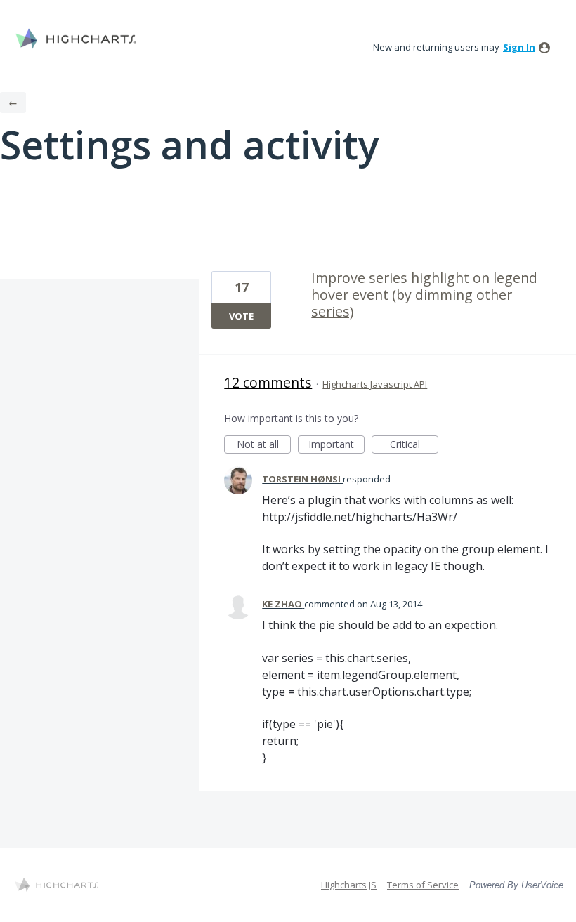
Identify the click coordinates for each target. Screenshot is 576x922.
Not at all (264, 445)
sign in (519, 47)
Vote (241, 316)
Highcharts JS (349, 884)
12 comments (268, 382)
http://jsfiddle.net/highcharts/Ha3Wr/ (359, 517)
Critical (414, 445)
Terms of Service (423, 884)
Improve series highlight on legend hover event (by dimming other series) (424, 294)
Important (336, 445)
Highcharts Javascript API (374, 384)
